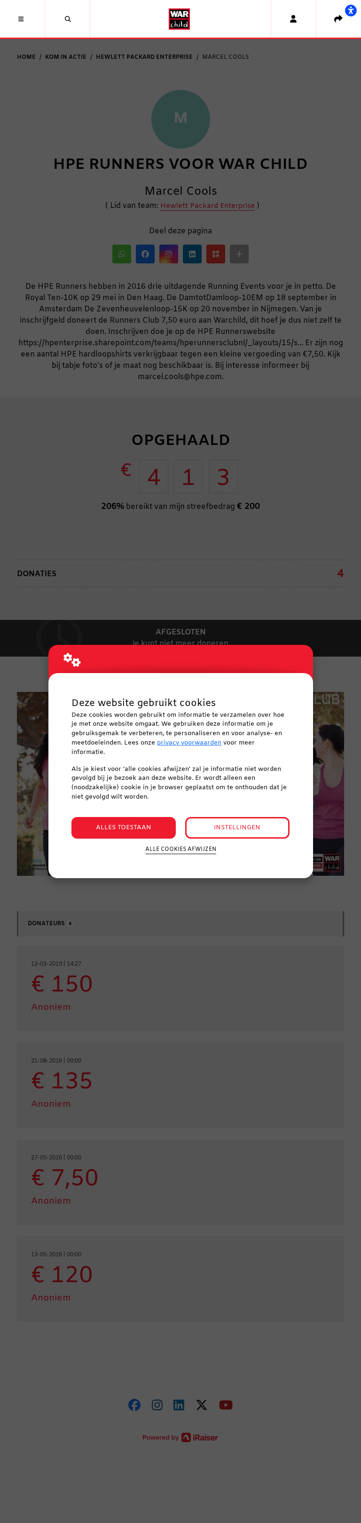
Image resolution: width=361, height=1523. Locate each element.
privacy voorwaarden (189, 743)
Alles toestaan (123, 828)
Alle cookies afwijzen (180, 849)
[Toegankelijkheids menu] (350, 10)
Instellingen (237, 828)
